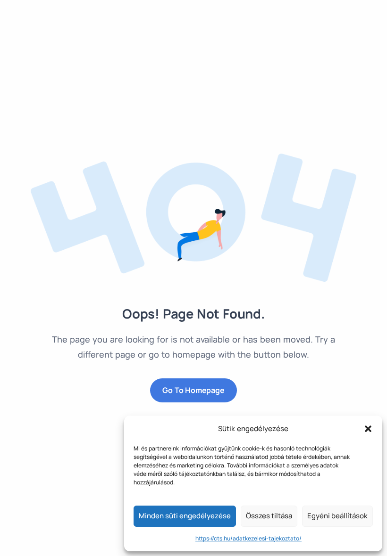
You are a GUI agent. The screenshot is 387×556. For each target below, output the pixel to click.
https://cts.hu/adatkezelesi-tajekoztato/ (248, 538)
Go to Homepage (193, 390)
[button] (368, 428)
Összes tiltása (269, 516)
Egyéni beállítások (337, 516)
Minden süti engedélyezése (185, 516)
